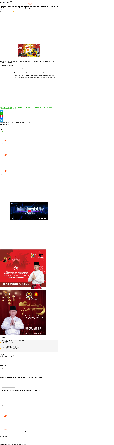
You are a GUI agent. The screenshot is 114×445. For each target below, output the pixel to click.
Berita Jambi (5, 139)
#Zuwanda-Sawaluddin (27, 122)
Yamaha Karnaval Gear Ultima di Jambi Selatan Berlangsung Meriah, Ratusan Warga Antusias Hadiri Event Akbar (20, 390)
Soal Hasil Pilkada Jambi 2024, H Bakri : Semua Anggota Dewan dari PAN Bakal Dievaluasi (16, 172)
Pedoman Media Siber (9, 438)
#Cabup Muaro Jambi (5, 122)
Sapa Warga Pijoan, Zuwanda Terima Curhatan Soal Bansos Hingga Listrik (13, 127)
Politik (30, 4)
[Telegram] (29, 120)
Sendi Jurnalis (32, 8)
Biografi (10, 444)
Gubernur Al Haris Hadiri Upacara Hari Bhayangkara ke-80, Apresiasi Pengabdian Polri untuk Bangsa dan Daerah (20, 404)
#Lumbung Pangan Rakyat (14, 122)
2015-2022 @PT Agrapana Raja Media (5, 436)
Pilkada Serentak (30, 3)
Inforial (5, 402)
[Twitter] (29, 111)
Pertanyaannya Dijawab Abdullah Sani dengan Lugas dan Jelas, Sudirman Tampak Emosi (16, 126)
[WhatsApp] (29, 113)
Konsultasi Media (19, 444)
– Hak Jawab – (4, 438)
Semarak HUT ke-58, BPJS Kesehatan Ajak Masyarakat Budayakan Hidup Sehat (14, 431)
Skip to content (2, 0)
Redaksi (1, 438)
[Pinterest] (29, 116)
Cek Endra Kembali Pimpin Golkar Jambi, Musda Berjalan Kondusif (12, 142)
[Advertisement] (7, 80)
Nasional (5, 430)
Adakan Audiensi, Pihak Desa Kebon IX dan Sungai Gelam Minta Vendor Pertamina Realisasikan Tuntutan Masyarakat (21, 377)
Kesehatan (5, 429)
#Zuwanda (21, 122)
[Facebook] (29, 118)
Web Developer (14, 444)
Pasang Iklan (24, 444)
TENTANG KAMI (2, 437)
